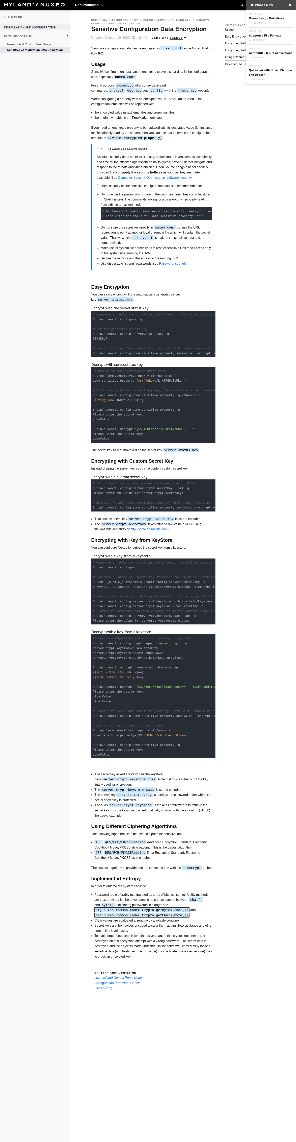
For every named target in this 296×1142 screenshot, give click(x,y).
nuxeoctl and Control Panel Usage (29, 44)
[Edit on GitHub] (140, 37)
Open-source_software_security (168, 177)
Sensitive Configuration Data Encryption (35, 49)
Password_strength (173, 263)
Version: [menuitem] (167, 37)
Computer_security (131, 177)
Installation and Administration (30, 27)
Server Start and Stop (18, 35)
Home (95, 20)
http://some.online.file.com (149, 529)
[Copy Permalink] (146, 37)
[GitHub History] (134, 37)
